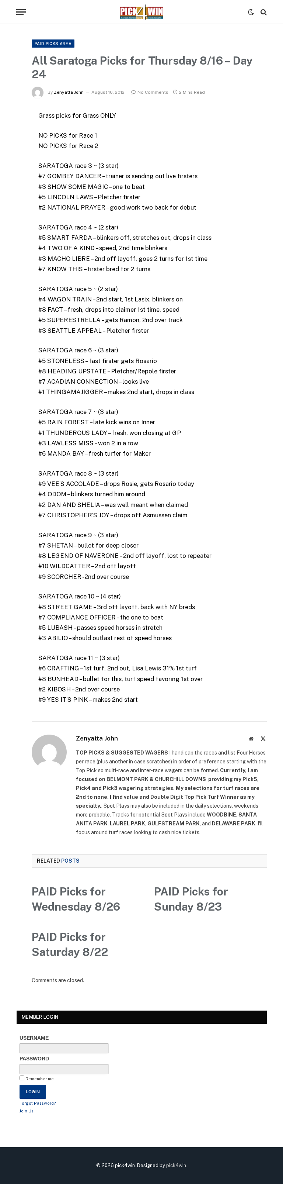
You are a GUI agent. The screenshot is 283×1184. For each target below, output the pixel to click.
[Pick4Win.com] (141, 12)
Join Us (27, 1111)
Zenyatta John (69, 92)
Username (34, 1038)
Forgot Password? (38, 1103)
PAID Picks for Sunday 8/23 (191, 899)
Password (34, 1059)
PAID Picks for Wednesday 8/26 (76, 899)
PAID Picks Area (53, 43)
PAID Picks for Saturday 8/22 (70, 944)
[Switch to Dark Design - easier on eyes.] (251, 12)
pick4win (176, 1165)
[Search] (263, 12)
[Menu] (21, 12)
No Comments (152, 92)
